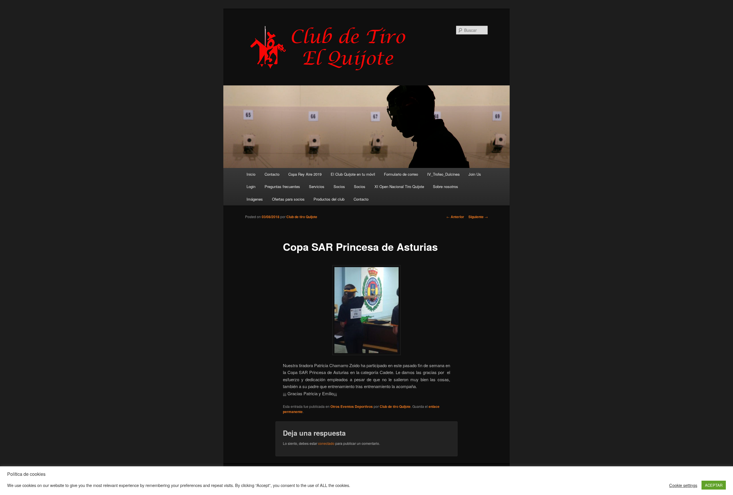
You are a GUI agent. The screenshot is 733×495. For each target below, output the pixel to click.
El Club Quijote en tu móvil (353, 174)
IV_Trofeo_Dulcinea (443, 174)
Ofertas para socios (288, 199)
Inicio (251, 174)
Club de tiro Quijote (301, 216)
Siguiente (478, 216)
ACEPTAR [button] (713, 485)
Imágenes (255, 199)
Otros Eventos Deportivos (351, 406)
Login (251, 186)
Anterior (455, 216)
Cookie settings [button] (683, 485)
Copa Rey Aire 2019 (305, 174)
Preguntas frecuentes (282, 186)
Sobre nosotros (445, 186)
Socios (339, 186)
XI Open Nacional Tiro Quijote (399, 186)
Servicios (316, 186)
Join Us (474, 174)
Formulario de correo (401, 174)
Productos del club (329, 199)
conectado (326, 443)
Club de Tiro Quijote (331, 48)
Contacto (272, 174)
